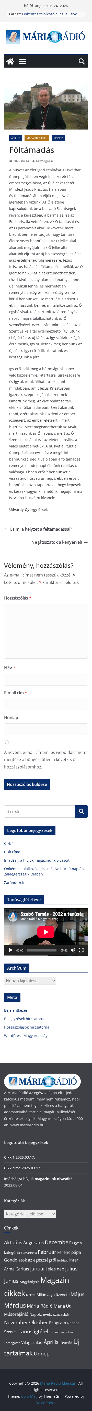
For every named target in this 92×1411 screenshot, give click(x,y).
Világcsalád (32, 1342)
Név (9, 668)
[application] (46, 932)
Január (37, 1268)
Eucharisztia (29, 1253)
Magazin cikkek (37, 138)
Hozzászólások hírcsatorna (26, 1027)
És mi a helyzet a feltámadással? (41, 529)
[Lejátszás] (10, 950)
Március (15, 1305)
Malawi (31, 1295)
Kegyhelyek (29, 1281)
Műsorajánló (16, 1314)
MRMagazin (44, 161)
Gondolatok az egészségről (30, 1260)
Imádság (62, 1260)
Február (47, 1251)
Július (71, 1268)
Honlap (11, 717)
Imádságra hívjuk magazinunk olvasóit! (37, 860)
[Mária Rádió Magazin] (10, 61)
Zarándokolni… (16, 882)
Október (38, 1322)
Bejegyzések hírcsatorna (24, 1018)
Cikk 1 (9, 843)
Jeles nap (55, 1269)
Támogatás (12, 1343)
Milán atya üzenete (53, 1294)
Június (11, 1280)
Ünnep (58, 138)
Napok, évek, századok (49, 1314)
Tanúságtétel (33, 1331)
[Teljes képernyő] (81, 950)
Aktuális (13, 1242)
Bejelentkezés (16, 1010)
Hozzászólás (17, 598)
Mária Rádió (40, 1306)
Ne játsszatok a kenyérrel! (56, 542)
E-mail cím (15, 693)
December (58, 1242)
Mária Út (62, 1306)
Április (15, 138)
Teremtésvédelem (61, 1332)
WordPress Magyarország (26, 1035)
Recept (73, 1322)
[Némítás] (73, 950)
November (16, 1322)
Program (57, 1323)
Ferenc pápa (69, 1252)
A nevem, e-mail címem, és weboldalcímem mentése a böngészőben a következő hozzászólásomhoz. (45, 760)
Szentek (11, 1331)
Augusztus (33, 1242)
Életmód (66, 1342)
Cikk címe (12, 851)
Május (77, 1294)
